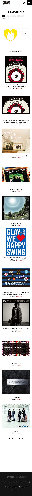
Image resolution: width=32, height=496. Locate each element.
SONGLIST (5, 18)
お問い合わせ (8, 486)
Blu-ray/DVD (20, 16)
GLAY (6, 3)
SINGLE (8, 16)
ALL (4, 16)
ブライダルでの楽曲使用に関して (19, 486)
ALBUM (14, 16)
